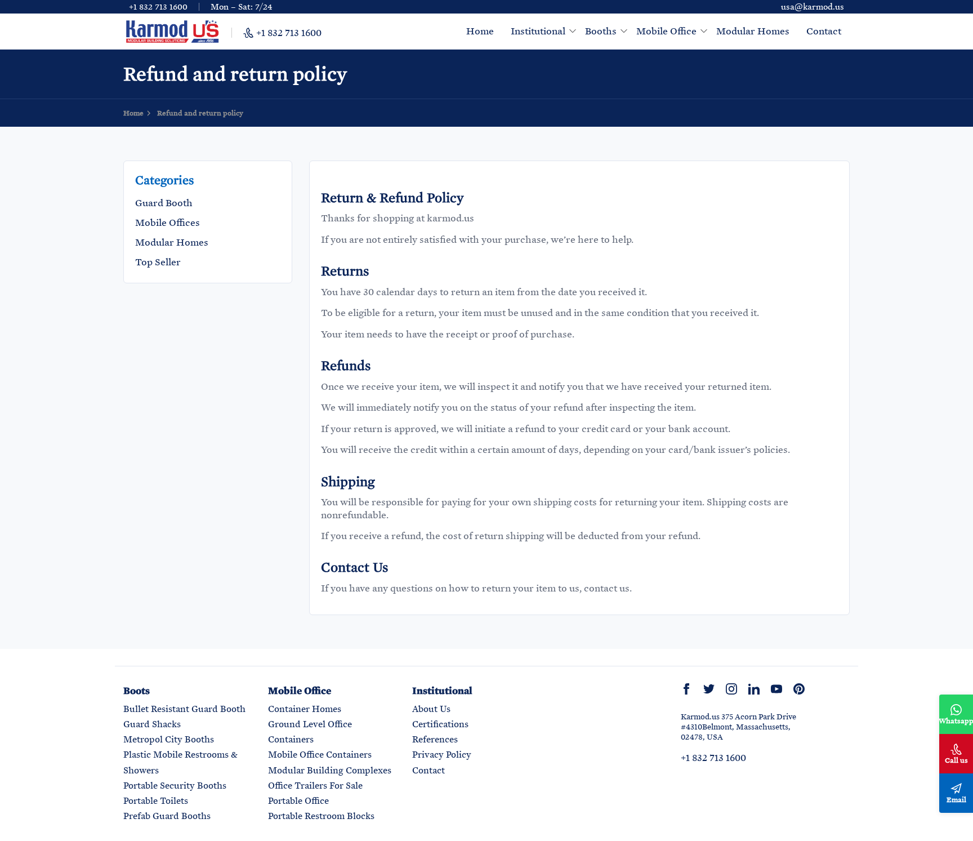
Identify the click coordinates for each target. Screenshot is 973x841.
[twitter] (709, 689)
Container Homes (304, 709)
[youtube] (776, 689)
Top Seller (158, 261)
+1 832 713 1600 (158, 6)
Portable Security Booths (174, 785)
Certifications (440, 724)
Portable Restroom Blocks (321, 816)
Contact (823, 31)
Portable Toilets (155, 801)
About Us (431, 709)
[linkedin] (754, 689)
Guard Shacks (152, 724)
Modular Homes (752, 31)
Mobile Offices (167, 222)
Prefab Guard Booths (167, 816)
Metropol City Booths (168, 739)
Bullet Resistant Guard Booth (184, 709)
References (435, 739)
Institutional (538, 31)
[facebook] (686, 689)
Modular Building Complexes (329, 770)
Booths (601, 31)
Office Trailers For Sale (315, 785)
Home (480, 31)
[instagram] (731, 689)
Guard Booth (164, 203)
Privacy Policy (441, 754)
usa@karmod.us (812, 6)
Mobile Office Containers (320, 754)
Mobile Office (666, 31)
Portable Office (298, 801)
